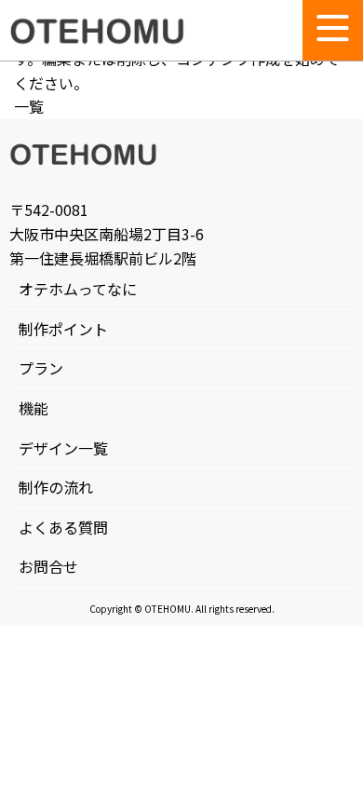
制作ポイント (63, 329)
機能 (33, 408)
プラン (41, 368)
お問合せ (48, 566)
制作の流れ (56, 487)
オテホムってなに (78, 289)
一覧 (29, 106)
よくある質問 (63, 527)
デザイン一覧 (63, 448)
